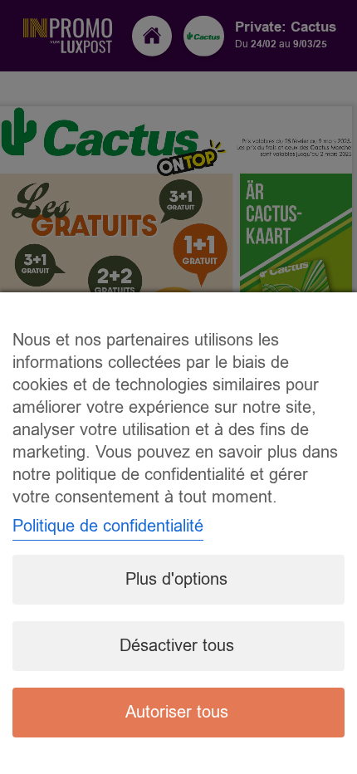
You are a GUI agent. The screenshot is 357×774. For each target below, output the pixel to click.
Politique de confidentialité (107, 526)
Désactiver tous (177, 645)
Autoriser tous (176, 712)
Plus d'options (176, 579)
